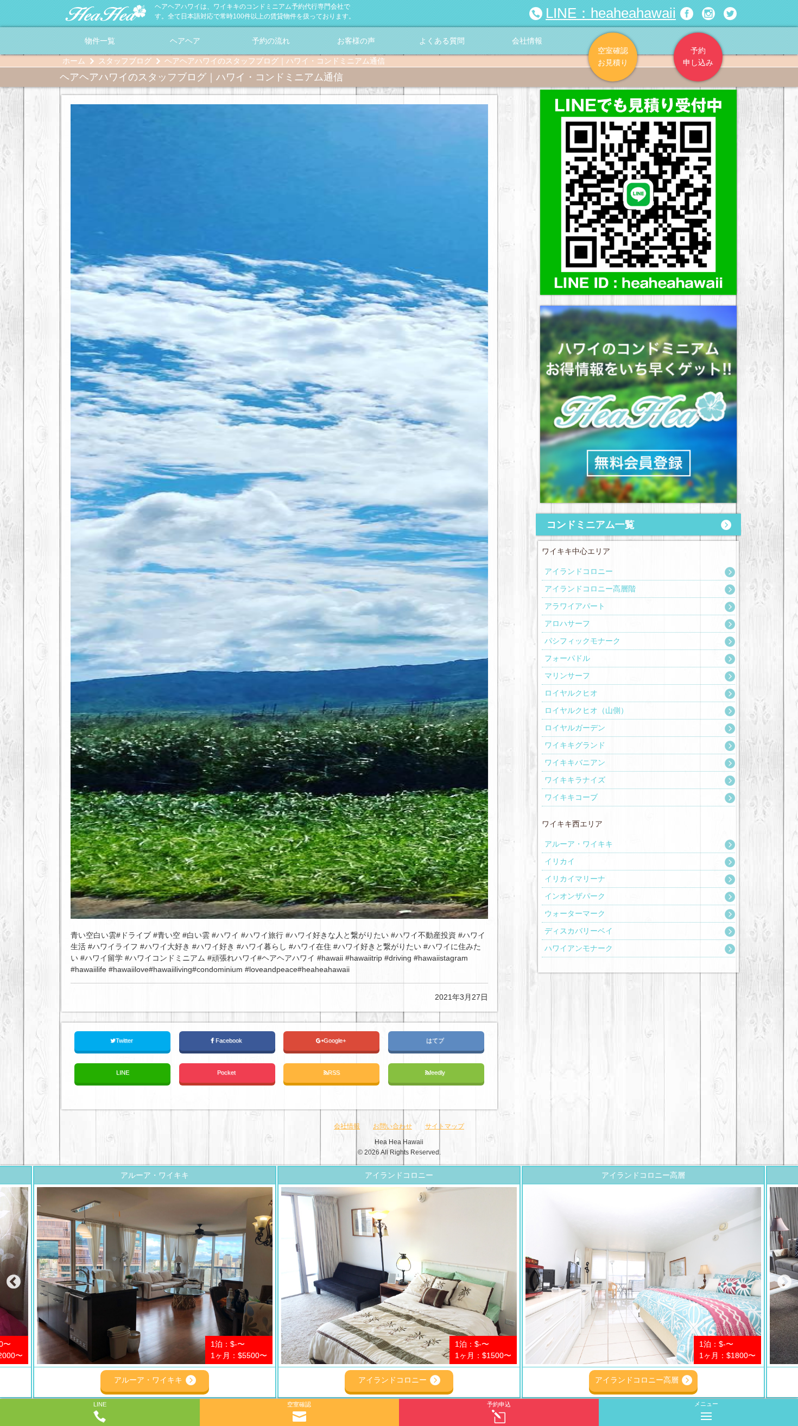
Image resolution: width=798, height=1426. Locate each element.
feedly (438, 1072)
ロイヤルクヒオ (571, 693)
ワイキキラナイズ (574, 779)
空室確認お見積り (613, 56)
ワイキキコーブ (571, 797)
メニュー (706, 1403)
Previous (13, 1282)
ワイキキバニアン (574, 762)
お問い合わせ (392, 1126)
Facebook (229, 1040)
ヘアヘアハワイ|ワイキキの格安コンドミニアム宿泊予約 (106, 13)
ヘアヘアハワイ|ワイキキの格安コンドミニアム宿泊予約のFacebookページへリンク (687, 13)
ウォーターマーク (574, 913)
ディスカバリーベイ (578, 930)
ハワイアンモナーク (578, 948)
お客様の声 (356, 40)
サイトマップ (444, 1126)
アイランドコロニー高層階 (590, 588)
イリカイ (559, 861)
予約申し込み (698, 56)
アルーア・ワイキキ (578, 844)
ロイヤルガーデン (574, 727)
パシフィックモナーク (582, 640)
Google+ (335, 1040)
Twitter (125, 1040)
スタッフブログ (124, 60)
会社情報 (527, 40)
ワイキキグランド (574, 745)
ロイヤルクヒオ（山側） (586, 710)
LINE (122, 1072)
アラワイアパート (574, 606)
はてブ (436, 1040)
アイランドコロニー (578, 571)
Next (784, 1282)
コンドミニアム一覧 (591, 524)
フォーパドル (567, 658)
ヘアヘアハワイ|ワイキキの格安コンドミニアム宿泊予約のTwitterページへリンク (730, 13)
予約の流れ (271, 40)
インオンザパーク (574, 896)
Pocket (227, 1072)
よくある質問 (442, 40)
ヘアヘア (185, 40)
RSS (334, 1072)
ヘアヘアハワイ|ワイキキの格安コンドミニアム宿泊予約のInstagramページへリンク (708, 13)
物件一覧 (100, 40)
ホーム (73, 60)
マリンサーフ (567, 675)
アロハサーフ (567, 623)
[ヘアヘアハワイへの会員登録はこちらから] (638, 311)
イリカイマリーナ (574, 878)
